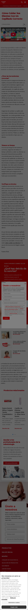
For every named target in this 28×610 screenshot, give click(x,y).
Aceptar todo (14, 607)
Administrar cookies (14, 602)
